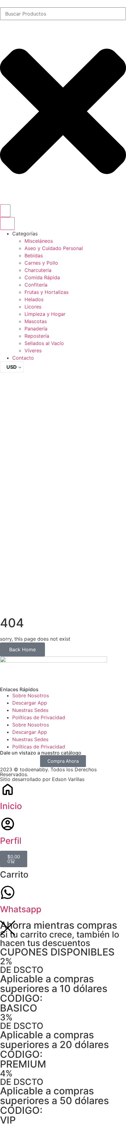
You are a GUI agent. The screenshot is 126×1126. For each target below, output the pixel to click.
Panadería (35, 328)
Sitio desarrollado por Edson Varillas (42, 779)
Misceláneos (38, 241)
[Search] (5, 210)
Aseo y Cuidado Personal (53, 248)
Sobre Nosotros (30, 695)
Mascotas (35, 321)
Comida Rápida (42, 277)
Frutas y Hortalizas (46, 292)
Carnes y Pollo (41, 263)
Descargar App (29, 703)
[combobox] (63, 13)
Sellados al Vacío (44, 343)
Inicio (11, 806)
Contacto (23, 358)
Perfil (10, 841)
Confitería (35, 285)
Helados (33, 299)
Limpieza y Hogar (44, 314)
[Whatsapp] (7, 892)
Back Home (22, 649)
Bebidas (33, 255)
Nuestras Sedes (30, 710)
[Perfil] (7, 824)
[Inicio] (7, 789)
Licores (32, 307)
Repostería (36, 336)
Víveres (33, 350)
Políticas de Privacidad (38, 717)
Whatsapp (20, 909)
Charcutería (37, 270)
